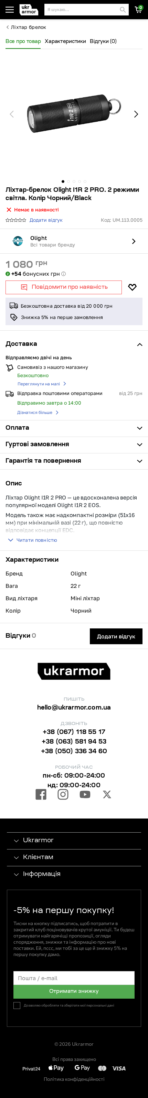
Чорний (81, 610)
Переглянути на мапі (39, 383)
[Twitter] (107, 795)
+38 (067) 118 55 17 (74, 732)
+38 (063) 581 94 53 (74, 742)
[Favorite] (132, 287)
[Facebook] (40, 795)
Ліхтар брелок (28, 27)
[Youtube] (85, 795)
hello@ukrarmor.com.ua (74, 708)
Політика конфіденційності (74, 1079)
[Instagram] (62, 795)
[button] (30, 10)
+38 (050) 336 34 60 (74, 752)
